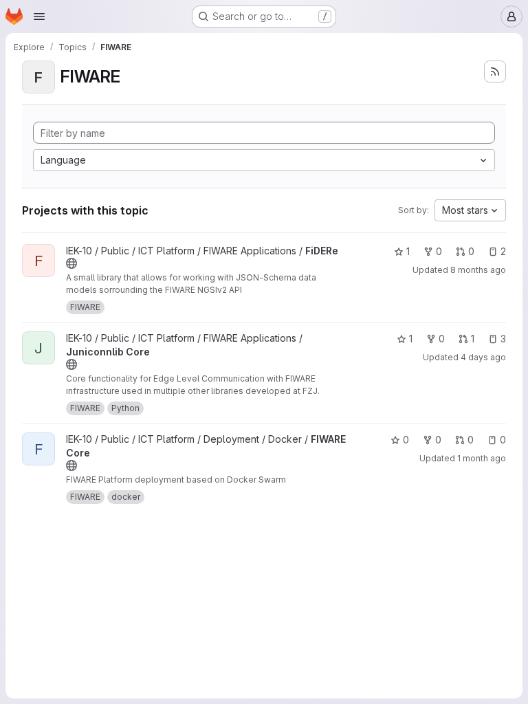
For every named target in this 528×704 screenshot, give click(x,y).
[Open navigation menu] (39, 17)
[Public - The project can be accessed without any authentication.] (71, 263)
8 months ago (478, 270)
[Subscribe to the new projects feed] (495, 71)
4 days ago (483, 357)
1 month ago (481, 458)
